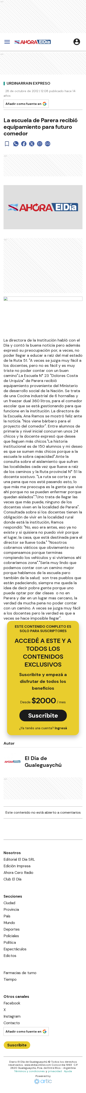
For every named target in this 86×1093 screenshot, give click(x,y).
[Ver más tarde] (7, 143)
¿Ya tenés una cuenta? (43, 728)
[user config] (77, 42)
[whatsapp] (16, 143)
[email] (39, 143)
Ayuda (68, 1071)
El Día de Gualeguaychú (43, 761)
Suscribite (43, 715)
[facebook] (23, 143)
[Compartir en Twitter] (31, 143)
